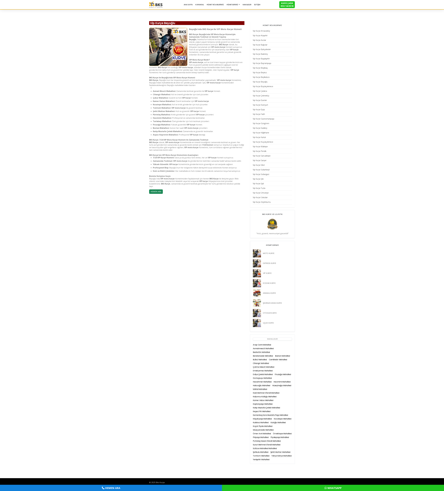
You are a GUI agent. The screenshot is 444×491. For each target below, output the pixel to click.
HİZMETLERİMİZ (232, 4)
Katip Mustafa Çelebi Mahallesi (266, 407)
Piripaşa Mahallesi (260, 437)
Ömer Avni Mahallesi (262, 433)
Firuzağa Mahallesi (283, 374)
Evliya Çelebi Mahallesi (263, 374)
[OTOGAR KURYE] (257, 313)
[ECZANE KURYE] (257, 283)
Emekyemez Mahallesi (263, 370)
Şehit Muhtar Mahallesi (280, 452)
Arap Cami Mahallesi (262, 344)
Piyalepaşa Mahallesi (280, 437)
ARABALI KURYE (269, 293)
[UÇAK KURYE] (257, 323)
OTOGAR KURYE (270, 313)
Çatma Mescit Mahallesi (263, 367)
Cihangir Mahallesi (261, 363)
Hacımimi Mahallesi (282, 381)
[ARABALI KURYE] (257, 293)
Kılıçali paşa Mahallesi (262, 418)
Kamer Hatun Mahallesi (263, 400)
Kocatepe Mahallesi (282, 418)
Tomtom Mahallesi (261, 455)
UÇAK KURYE (268, 323)
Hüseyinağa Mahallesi (281, 385)
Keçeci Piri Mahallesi (261, 411)
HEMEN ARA (156, 191)
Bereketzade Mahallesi (263, 356)
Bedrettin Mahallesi (261, 352)
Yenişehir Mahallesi (261, 459)
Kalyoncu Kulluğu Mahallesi (264, 396)
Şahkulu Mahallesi (260, 452)
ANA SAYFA (188, 4)
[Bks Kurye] (155, 4)
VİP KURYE (267, 273)
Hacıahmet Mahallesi (262, 381)
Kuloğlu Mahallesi (278, 422)
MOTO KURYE (268, 253)
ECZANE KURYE (269, 283)
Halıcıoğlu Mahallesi (261, 385)
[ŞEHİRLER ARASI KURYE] (257, 303)
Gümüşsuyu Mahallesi (262, 378)
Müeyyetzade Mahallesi (263, 430)
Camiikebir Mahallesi (278, 359)
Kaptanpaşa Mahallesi (263, 404)
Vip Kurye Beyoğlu (162, 23)
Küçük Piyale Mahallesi (262, 426)
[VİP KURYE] (257, 273)
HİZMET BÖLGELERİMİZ (215, 4)
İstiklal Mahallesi (260, 389)
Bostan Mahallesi (282, 356)
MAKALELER (247, 4)
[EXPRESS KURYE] (257, 263)
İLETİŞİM (257, 4)
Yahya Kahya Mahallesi (281, 455)
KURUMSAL (199, 4)
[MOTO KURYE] (257, 253)
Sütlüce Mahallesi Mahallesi (265, 448)
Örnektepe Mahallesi (282, 433)
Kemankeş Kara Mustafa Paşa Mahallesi (270, 415)
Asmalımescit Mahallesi (263, 348)
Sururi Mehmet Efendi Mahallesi (266, 444)
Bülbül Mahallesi (260, 359)
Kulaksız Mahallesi (260, 422)
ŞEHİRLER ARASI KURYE (272, 303)
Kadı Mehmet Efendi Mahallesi (266, 393)
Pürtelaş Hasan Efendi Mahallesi (267, 441)
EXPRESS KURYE (269, 263)
